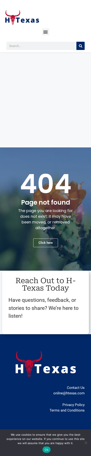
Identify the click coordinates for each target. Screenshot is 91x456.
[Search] (80, 46)
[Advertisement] (45, 99)
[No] (86, 443)
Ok (46, 449)
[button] (45, 31)
